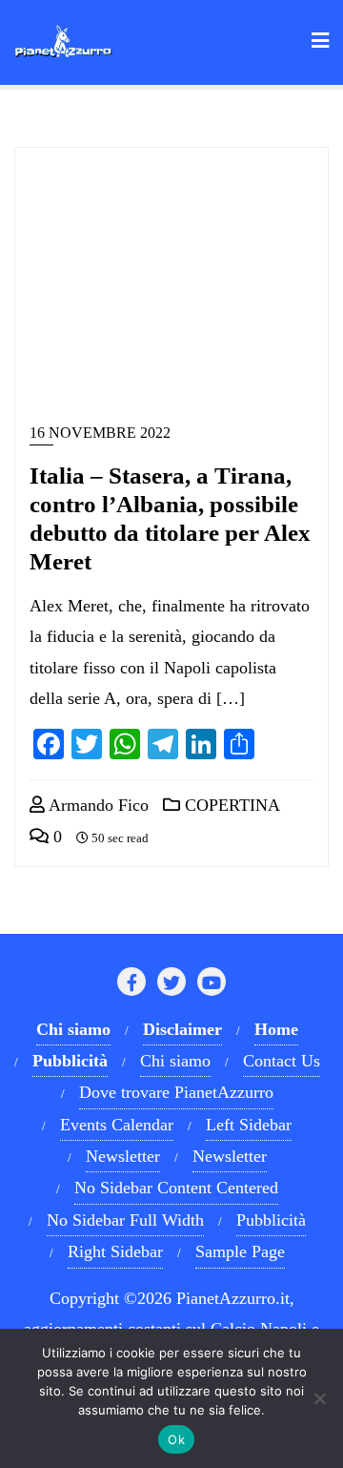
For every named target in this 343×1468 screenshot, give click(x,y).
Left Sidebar (249, 1124)
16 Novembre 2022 (100, 432)
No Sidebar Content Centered (176, 1187)
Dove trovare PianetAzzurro (176, 1092)
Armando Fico (97, 805)
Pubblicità (271, 1220)
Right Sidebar (115, 1251)
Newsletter (123, 1156)
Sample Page (240, 1251)
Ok (176, 1439)
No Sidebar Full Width (125, 1220)
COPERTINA (230, 805)
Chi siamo (175, 1060)
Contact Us (281, 1060)
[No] (319, 1398)
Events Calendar (116, 1124)
